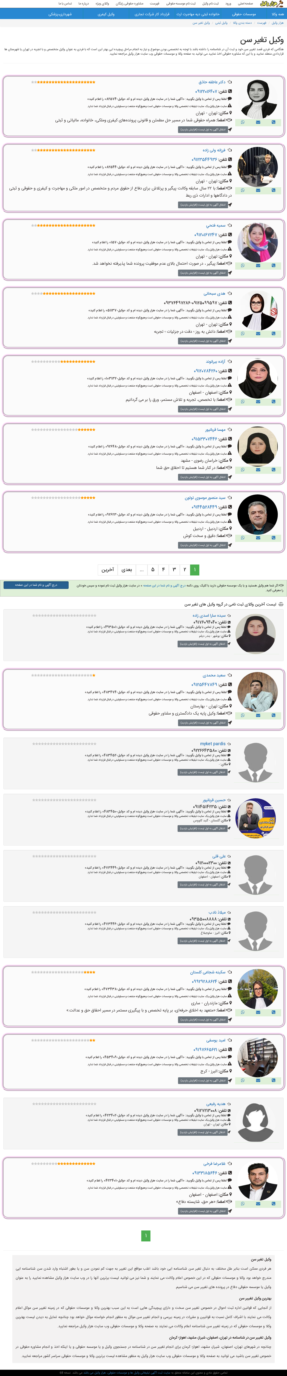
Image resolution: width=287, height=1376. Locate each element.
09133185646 (204, 1173)
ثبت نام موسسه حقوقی (181, 3)
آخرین (108, 570)
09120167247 (205, 235)
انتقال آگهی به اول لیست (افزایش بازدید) (203, 129)
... (142, 570)
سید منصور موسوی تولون (205, 498)
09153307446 (204, 439)
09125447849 (204, 685)
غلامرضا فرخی (214, 1164)
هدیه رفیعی (216, 1104)
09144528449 (204, 507)
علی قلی (219, 856)
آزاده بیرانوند (215, 361)
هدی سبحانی (214, 293)
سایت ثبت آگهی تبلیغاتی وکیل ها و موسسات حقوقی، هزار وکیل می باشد (126, 1372)
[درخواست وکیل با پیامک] (258, 122)
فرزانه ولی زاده (214, 150)
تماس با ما (65, 3)
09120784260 (205, 371)
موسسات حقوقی (244, 14)
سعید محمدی (214, 675)
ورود (228, 3)
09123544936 (204, 160)
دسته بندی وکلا (242, 23)
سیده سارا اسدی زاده (209, 615)
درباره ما (83, 3)
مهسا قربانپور (215, 430)
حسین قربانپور (214, 800)
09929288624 (204, 982)
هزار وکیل (278, 23)
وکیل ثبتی (221, 23)
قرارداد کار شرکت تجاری (152, 14)
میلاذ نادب (217, 912)
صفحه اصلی (245, 3)
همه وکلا (278, 14)
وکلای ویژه (102, 3)
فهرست (154, 3)
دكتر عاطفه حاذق (212, 82)
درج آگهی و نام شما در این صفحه (164, 585)
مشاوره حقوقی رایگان (129, 3)
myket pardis (213, 744)
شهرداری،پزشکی (60, 14)
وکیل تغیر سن (201, 23)
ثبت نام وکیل (210, 3)
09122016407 (206, 91)
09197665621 (205, 1050)
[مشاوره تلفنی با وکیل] (273, 122)
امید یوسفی (215, 1040)
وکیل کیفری (106, 14)
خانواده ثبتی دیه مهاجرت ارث (198, 14)
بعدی (127, 570)
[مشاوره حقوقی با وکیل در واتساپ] (243, 122)
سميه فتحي (215, 225)
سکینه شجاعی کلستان (207, 972)
